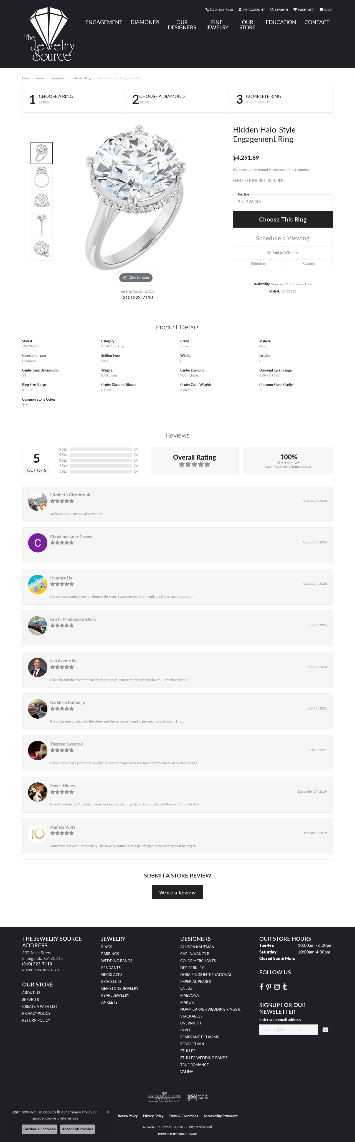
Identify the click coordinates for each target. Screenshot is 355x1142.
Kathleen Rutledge (67, 702)
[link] (219, 10)
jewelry (40, 78)
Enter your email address (280, 1019)
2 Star (63, 466)
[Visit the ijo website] (197, 1097)
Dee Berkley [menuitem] (192, 967)
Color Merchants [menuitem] (198, 960)
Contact (317, 22)
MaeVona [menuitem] (189, 995)
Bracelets (111, 981)
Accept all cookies (77, 1129)
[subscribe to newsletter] (325, 1029)
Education (281, 22)
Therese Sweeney (66, 744)
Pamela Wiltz (62, 827)
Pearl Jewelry (115, 995)
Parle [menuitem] (185, 1029)
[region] (136, 201)
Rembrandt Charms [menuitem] (199, 1036)
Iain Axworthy (63, 661)
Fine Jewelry (217, 24)
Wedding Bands (116, 960)
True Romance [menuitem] (194, 1064)
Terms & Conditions (183, 1116)
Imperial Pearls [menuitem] (195, 981)
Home (26, 78)
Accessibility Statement (220, 1116)
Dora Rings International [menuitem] (206, 974)
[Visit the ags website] (164, 1097)
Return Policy (36, 1020)
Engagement (103, 22)
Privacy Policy (36, 1013)
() (136, 449)
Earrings (110, 953)
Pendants (111, 967)
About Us (31, 992)
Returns (309, 263)
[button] (252, 10)
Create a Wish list (39, 1006)
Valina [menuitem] (186, 1071)
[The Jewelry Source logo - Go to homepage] (52, 34)
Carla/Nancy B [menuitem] (194, 953)
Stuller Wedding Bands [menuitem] (203, 1057)
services (30, 999)
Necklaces (111, 974)
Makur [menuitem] (187, 1002)
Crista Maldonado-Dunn (73, 619)
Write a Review (177, 892)
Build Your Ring (81, 78)
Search (44, 102)
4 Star (63, 454)
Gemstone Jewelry (119, 988)
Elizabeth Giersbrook (70, 495)
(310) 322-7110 (137, 297)
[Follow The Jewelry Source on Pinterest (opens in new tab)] (268, 987)
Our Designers (182, 24)
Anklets (109, 1002)
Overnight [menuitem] (191, 1023)
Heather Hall (62, 578)
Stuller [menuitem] (188, 1050)
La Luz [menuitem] (186, 988)
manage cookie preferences (53, 1118)
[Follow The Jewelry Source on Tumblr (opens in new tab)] (285, 987)
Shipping (258, 263)
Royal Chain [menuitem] (192, 1043)
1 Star (63, 471)
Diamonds (145, 22)
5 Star (63, 449)
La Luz (184, 346)
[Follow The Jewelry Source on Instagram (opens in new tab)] (277, 987)
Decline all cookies (39, 1129)
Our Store (247, 24)
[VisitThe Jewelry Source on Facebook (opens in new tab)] (261, 987)
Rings (106, 946)
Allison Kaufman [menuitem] (197, 946)
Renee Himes (62, 785)
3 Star (63, 460)
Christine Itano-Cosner (71, 536)
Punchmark (187, 1134)
